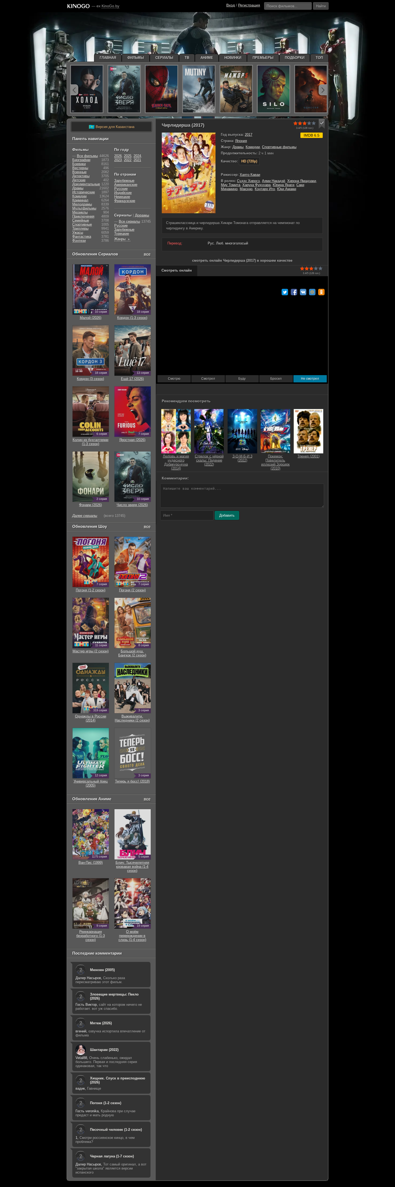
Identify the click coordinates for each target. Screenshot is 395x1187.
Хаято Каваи (250, 175)
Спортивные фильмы (279, 147)
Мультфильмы (84, 208)
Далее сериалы (84, 516)
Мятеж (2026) (101, 1023)
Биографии (81, 160)
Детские (78, 180)
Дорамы (142, 215)
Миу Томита (230, 185)
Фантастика (81, 236)
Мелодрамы (82, 204)
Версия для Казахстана (111, 127)
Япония (241, 141)
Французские (124, 201)
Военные (79, 172)
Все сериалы (129, 221)
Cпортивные (82, 224)
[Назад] (74, 89)
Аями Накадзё (273, 181)
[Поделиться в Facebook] (294, 292)
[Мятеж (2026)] (199, 89)
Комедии (253, 147)
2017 (248, 135)
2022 (127, 160)
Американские (125, 185)
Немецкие (122, 197)
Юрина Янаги (283, 185)
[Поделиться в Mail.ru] (312, 292)
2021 (137, 160)
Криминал (80, 200)
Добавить (227, 515)
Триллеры (80, 228)
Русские (121, 189)
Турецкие (121, 234)
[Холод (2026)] (86, 89)
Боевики (79, 164)
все (147, 254)
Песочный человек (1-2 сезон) (116, 1130)
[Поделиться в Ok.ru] (321, 292)
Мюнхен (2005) (102, 970)
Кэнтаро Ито (265, 189)
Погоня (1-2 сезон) (105, 1103)
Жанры (122, 239)
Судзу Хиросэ (248, 181)
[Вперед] (323, 89)
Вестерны (80, 168)
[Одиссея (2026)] (311, 89)
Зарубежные (124, 181)
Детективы (80, 176)
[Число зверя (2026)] (124, 89)
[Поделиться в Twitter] (285, 292)
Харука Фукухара (256, 185)
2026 (118, 156)
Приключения (83, 216)
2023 (118, 160)
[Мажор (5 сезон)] (236, 89)
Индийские (123, 193)
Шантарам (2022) (104, 1050)
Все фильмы (87, 156)
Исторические (83, 192)
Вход (230, 5)
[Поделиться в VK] (303, 292)
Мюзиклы (80, 212)
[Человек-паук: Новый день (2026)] (161, 89)
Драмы (237, 147)
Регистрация (249, 5)
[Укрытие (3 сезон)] (273, 89)
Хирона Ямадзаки (301, 181)
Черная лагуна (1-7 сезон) (112, 1156)
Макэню (246, 189)
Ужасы (77, 232)
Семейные (80, 220)
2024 (137, 156)
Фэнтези (79, 241)
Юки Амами (286, 189)
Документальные (86, 184)
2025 (127, 156)
